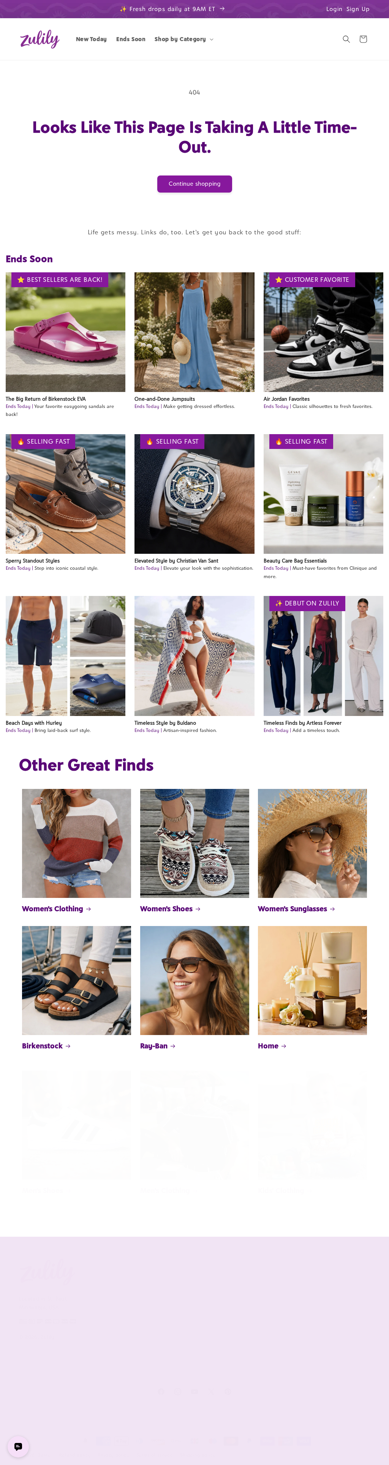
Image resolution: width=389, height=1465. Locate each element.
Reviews (315, 1300)
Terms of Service (111, 1322)
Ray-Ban (154, 1045)
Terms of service (155, 1455)
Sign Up (358, 9)
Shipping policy (198, 1455)
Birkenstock (42, 1045)
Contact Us (176, 1300)
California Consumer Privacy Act (116, 1304)
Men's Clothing (165, 1190)
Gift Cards (318, 1326)
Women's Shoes (166, 908)
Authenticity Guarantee (178, 1330)
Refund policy (75, 1455)
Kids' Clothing (281, 1190)
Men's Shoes (42, 1190)
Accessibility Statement (192, 1373)
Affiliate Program (255, 1288)
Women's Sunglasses (292, 908)
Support (176, 1270)
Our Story (102, 1288)
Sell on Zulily (250, 1300)
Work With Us (257, 1270)
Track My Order (182, 1313)
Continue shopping (195, 183)
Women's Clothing (52, 908)
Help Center (178, 1288)
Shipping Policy (181, 1348)
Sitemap (100, 1348)
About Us (105, 1270)
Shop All (315, 1313)
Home (268, 1045)
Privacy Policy (107, 1335)
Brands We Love (325, 1288)
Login (334, 9)
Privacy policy (114, 1455)
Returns (172, 1360)
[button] (183, 39)
